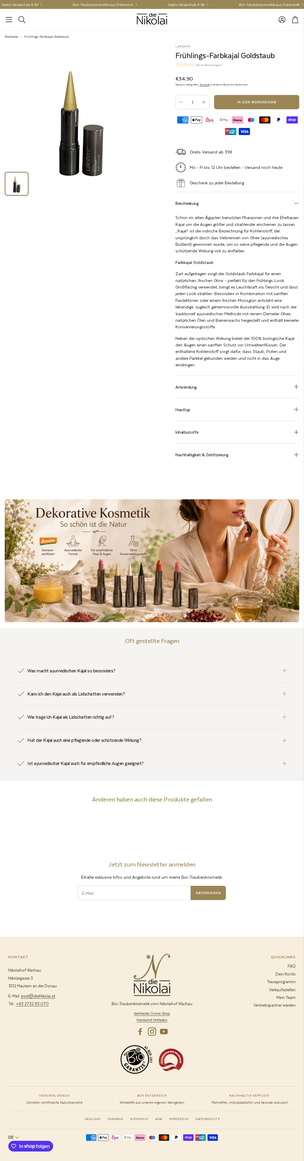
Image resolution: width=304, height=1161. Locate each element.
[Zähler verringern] (181, 102)
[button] (9, 19)
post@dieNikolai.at (38, 996)
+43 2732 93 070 (32, 1003)
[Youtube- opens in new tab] (164, 1031)
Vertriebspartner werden (275, 1005)
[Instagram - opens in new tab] (152, 1031)
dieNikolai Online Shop (152, 1013)
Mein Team (286, 997)
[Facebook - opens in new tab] (140, 1031)
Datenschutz (208, 1118)
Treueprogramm (281, 981)
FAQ (292, 966)
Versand (205, 85)
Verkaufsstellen (282, 989)
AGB (158, 1118)
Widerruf (139, 1118)
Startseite (11, 36)
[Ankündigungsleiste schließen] (298, 4)
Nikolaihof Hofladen (152, 1020)
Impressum (179, 1118)
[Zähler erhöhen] (203, 102)
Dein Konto (286, 974)
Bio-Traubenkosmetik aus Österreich (91, 4)
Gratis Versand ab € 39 (174, 4)
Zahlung (92, 1118)
